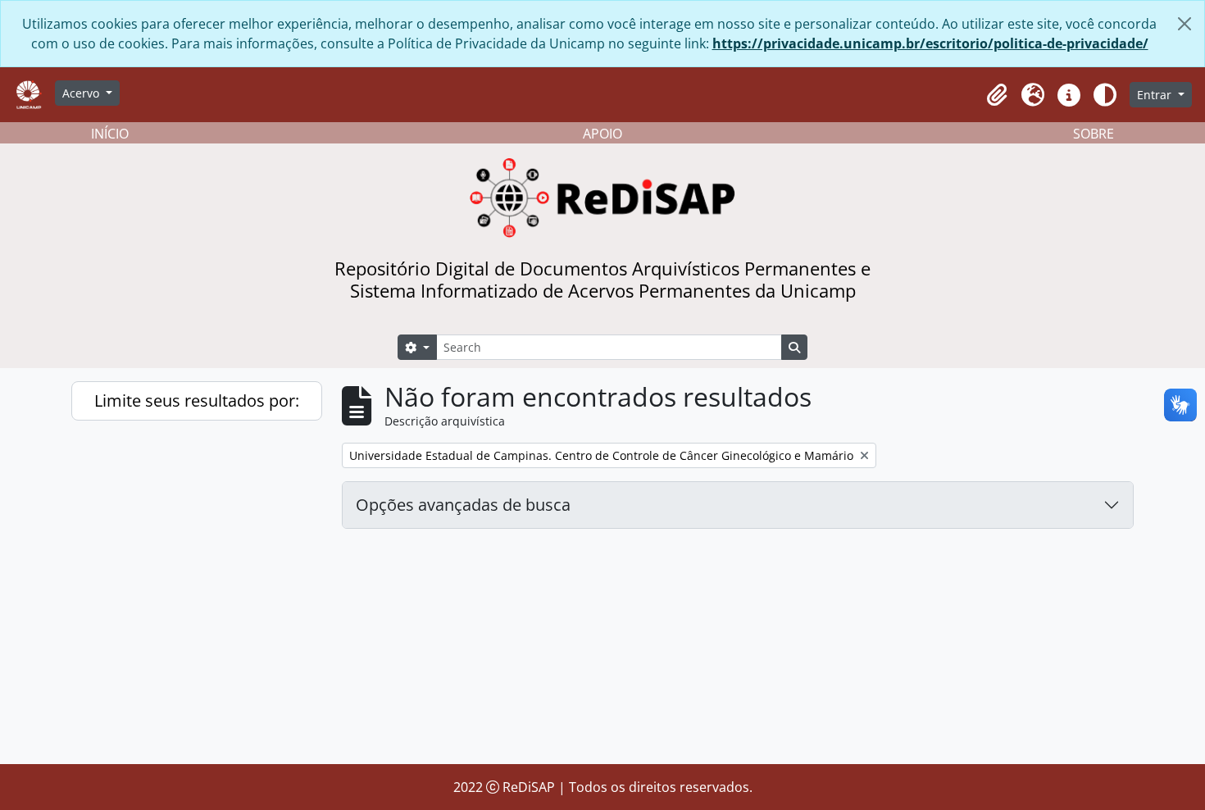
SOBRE (1093, 134)
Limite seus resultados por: (196, 400)
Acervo (82, 93)
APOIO (602, 134)
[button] (997, 95)
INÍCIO (110, 134)
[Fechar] (1184, 24)
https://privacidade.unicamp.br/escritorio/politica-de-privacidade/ (930, 43)
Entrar (1156, 94)
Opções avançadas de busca (463, 505)
